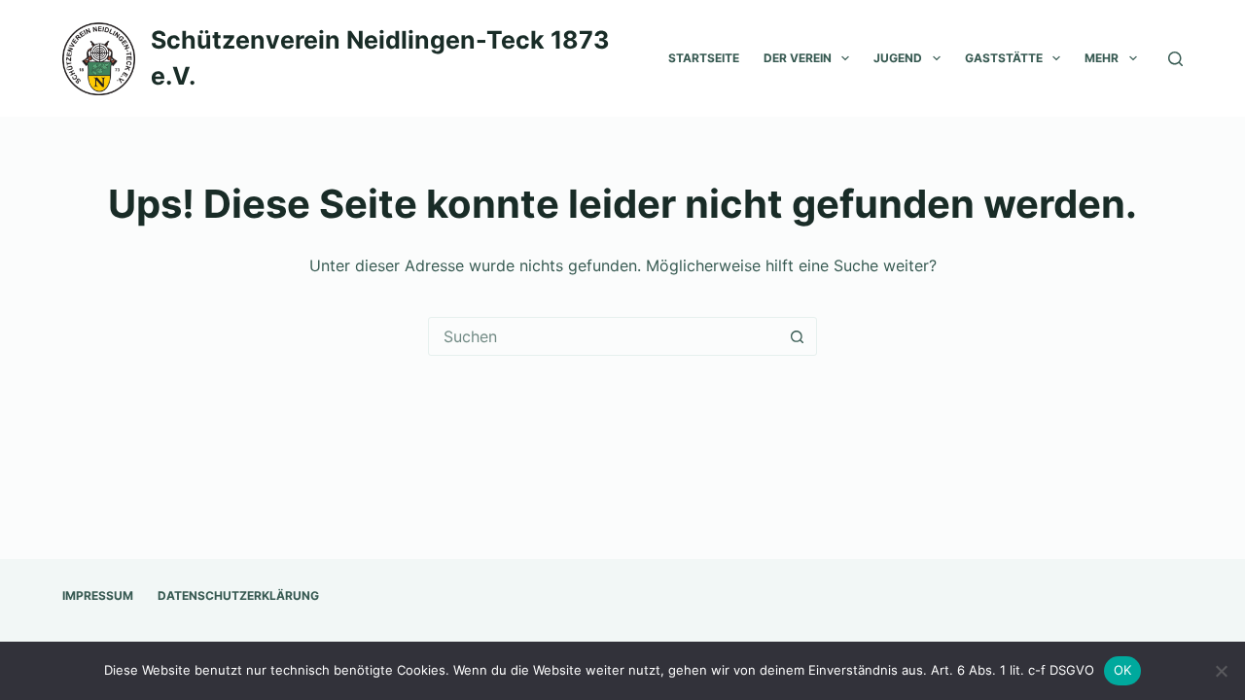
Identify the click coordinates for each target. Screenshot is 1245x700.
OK (1123, 670)
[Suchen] (1175, 59)
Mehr (1102, 58)
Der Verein (798, 58)
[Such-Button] (796, 336)
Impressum (97, 595)
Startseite (703, 58)
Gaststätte (1004, 58)
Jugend (897, 58)
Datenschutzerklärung (238, 595)
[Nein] (1220, 671)
